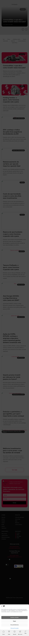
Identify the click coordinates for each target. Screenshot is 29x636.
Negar (14, 621)
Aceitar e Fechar (14, 617)
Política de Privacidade (14, 628)
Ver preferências (14, 624)
